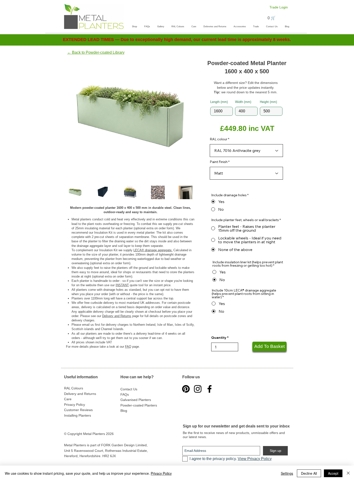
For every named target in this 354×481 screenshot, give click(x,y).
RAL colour (218, 139)
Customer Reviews (78, 410)
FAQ (128, 346)
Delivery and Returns (116, 316)
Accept (333, 473)
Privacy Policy (161, 473)
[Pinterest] (186, 389)
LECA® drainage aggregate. (152, 250)
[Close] (348, 473)
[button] (134, 26)
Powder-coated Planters (138, 405)
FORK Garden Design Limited (124, 445)
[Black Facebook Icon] (209, 389)
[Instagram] (198, 389)
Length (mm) (219, 101)
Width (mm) (243, 101)
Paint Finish (219, 161)
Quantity (218, 337)
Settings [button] (287, 473)
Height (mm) (268, 101)
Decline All (309, 473)
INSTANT (122, 285)
